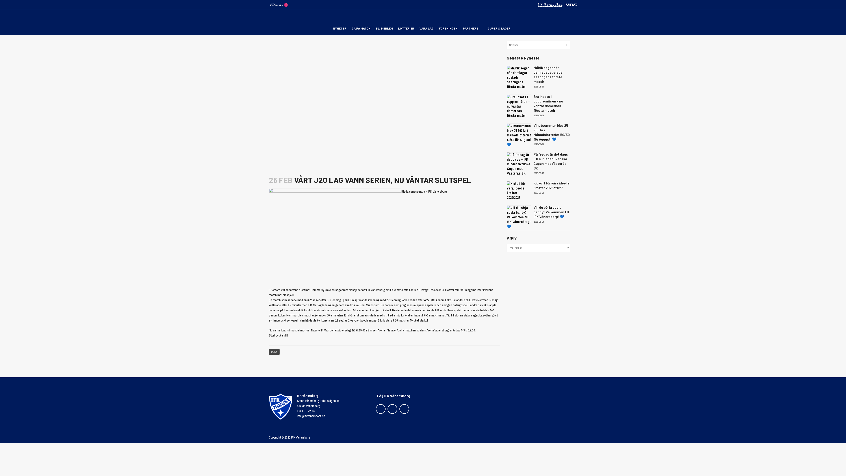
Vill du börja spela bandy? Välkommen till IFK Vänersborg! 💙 (551, 212)
